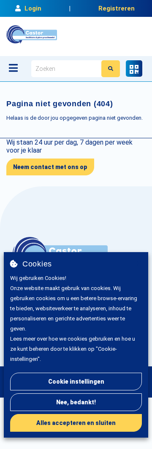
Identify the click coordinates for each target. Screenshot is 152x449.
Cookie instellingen (76, 381)
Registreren (116, 8)
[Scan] (134, 68)
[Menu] (13, 67)
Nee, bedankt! (76, 402)
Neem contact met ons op (50, 167)
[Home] (31, 34)
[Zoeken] (110, 68)
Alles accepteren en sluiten (76, 422)
